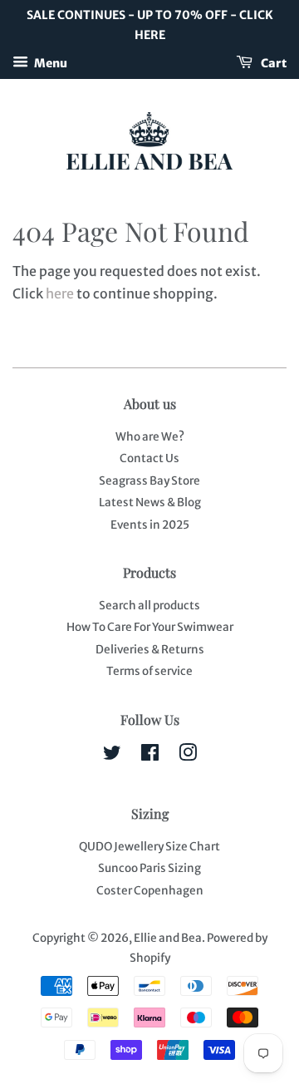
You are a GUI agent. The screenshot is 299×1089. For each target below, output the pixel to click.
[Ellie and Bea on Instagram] (188, 756)
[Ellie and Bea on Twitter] (112, 756)
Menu (49, 62)
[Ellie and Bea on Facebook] (149, 756)
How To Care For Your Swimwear (149, 627)
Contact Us (149, 458)
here (60, 293)
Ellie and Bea (168, 938)
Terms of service (149, 671)
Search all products (149, 606)
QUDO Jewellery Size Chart (149, 847)
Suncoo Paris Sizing (149, 868)
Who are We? (149, 437)
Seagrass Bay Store (149, 481)
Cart (273, 62)
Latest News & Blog (150, 502)
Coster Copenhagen (149, 891)
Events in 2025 (149, 525)
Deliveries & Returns (150, 650)
